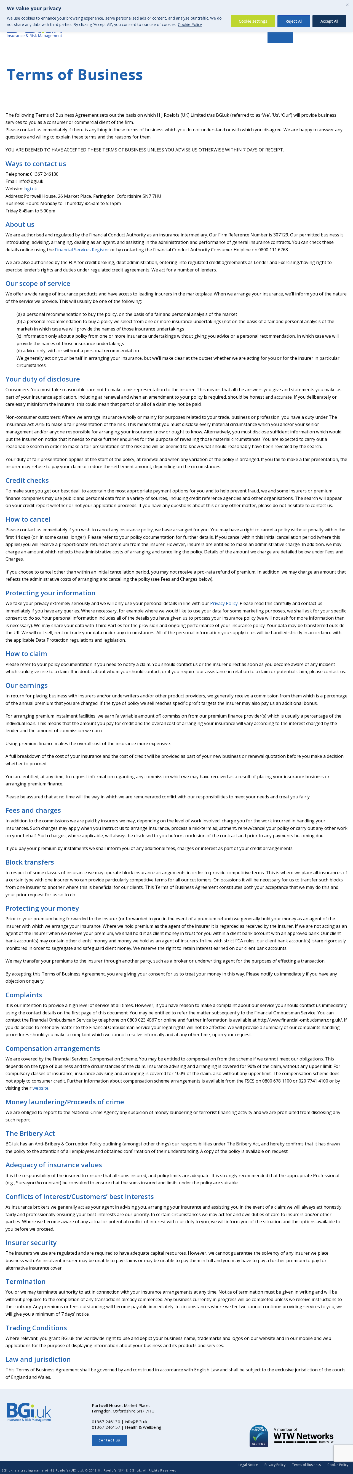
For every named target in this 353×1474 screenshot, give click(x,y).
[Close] (347, 4)
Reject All (293, 21)
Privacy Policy (224, 603)
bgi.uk (30, 189)
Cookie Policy (190, 24)
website (41, 1088)
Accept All (329, 21)
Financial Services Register (82, 250)
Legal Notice (248, 1465)
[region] (176, 16)
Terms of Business (306, 1465)
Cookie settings (253, 21)
